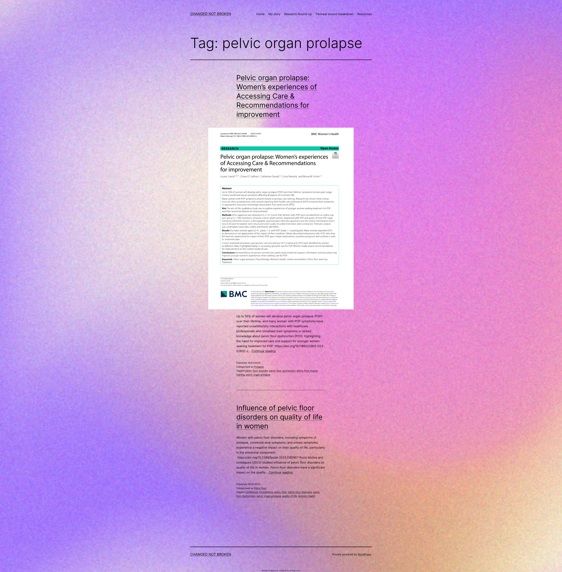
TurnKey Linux (294, 570)
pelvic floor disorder (256, 370)
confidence (251, 492)
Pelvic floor (260, 488)
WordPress (364, 554)
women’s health (306, 496)
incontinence (266, 492)
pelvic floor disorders (300, 492)
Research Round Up (298, 14)
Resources (364, 14)
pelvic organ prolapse (258, 374)
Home (260, 14)
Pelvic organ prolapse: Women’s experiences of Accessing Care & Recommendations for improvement (276, 96)
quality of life (289, 496)
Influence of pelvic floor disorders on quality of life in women (279, 416)
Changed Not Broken (210, 14)
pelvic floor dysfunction (282, 370)
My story (274, 14)
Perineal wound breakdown (334, 14)
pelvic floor (280, 492)
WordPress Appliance (270, 570)
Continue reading (264, 351)
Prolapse (259, 366)
